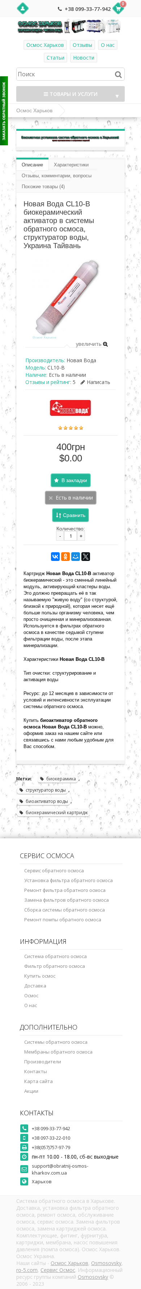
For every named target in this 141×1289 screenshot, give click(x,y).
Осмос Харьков (45, 44)
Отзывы (82, 44)
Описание (32, 164)
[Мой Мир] (75, 556)
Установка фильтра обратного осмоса (68, 880)
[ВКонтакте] (55, 556)
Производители (42, 1061)
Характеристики (71, 164)
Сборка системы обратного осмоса (64, 909)
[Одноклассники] (65, 556)
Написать (98, 382)
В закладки (74, 480)
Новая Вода (81, 360)
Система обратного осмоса (55, 956)
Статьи (55, 57)
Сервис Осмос (57, 1269)
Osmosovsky (106, 1263)
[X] (85, 556)
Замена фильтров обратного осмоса (66, 900)
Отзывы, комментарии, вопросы (56, 175)
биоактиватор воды (47, 801)
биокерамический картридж (57, 812)
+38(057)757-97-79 (51, 1147)
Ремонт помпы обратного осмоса (62, 919)
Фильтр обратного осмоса (54, 966)
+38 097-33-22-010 (51, 1138)
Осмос (31, 995)
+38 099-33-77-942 (88, 8)
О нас (108, 44)
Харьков (42, 1181)
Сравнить (74, 515)
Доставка (35, 985)
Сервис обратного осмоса (54, 870)
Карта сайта (38, 1081)
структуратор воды (46, 790)
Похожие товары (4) (43, 186)
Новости (83, 57)
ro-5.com (27, 1269)
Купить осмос (39, 976)
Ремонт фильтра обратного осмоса (65, 890)
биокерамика (61, 779)
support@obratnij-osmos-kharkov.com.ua (60, 1169)
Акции (31, 1091)
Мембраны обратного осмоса (58, 1051)
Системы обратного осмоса (55, 1042)
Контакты (35, 1071)
